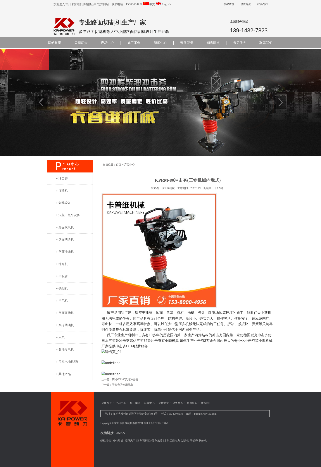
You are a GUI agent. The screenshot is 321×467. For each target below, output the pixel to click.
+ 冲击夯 (62, 178)
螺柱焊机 (105, 440)
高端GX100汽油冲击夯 (125, 379)
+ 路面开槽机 (65, 313)
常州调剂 (142, 440)
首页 (118, 164)
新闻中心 (160, 43)
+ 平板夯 (62, 276)
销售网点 (245, 4)
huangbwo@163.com (205, 413)
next (280, 102)
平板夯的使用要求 (122, 384)
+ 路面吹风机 (65, 227)
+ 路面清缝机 (65, 251)
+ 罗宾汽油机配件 (68, 362)
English (166, 4)
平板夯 (194, 440)
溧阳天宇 (130, 440)
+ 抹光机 (62, 264)
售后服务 (239, 43)
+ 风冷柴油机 (65, 325)
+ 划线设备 (63, 203)
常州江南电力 (172, 440)
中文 (152, 4)
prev (41, 102)
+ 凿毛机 (62, 300)
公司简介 (81, 43)
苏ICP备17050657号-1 (156, 423)
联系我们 (262, 4)
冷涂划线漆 (155, 440)
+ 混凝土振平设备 (68, 215)
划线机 (185, 440)
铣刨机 (203, 440)
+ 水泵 (60, 337)
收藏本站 (228, 4)
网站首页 (54, 43)
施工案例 (133, 43)
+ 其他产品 (63, 374)
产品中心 (107, 43)
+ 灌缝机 (62, 190)
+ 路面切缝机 (65, 239)
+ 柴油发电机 (65, 349)
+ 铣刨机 (62, 288)
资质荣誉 (186, 43)
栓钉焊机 (118, 440)
